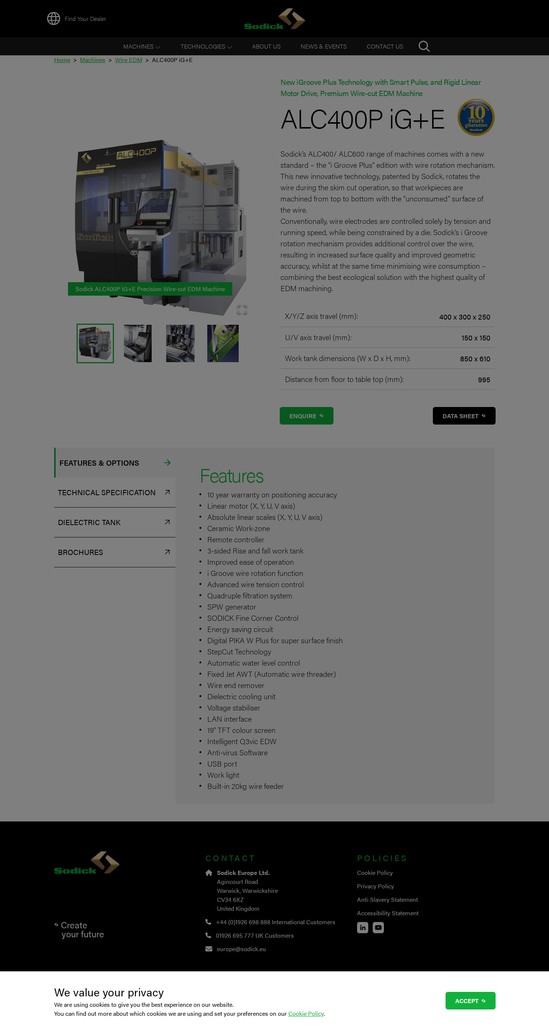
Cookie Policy (306, 1013)
